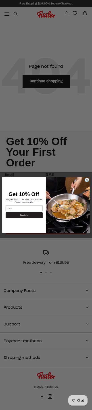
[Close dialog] (87, 180)
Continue (24, 215)
